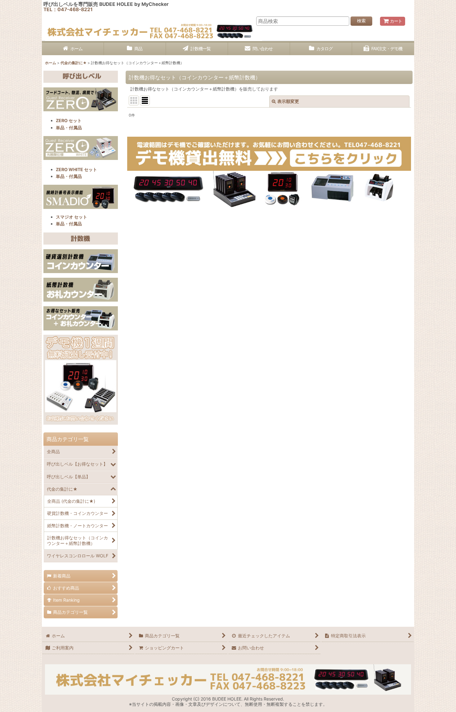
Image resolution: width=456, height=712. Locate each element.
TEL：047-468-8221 (68, 9)
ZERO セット (69, 120)
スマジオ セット (71, 216)
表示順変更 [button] (288, 101)
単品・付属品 (69, 127)
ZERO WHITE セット (76, 169)
